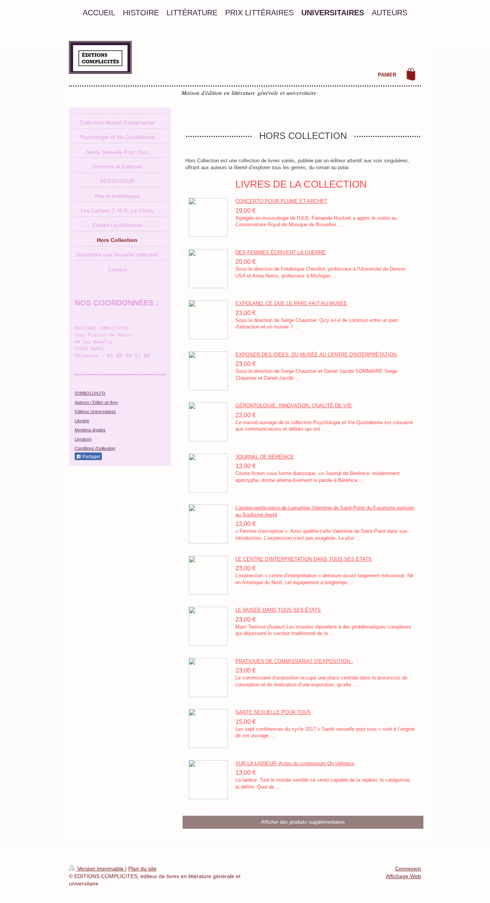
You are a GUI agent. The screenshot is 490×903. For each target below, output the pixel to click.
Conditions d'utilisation (95, 448)
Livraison (83, 439)
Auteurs (82, 402)
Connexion (408, 868)
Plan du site (142, 868)
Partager (90, 456)
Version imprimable (100, 868)
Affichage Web (403, 876)
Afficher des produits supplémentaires (303, 822)
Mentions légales (90, 430)
